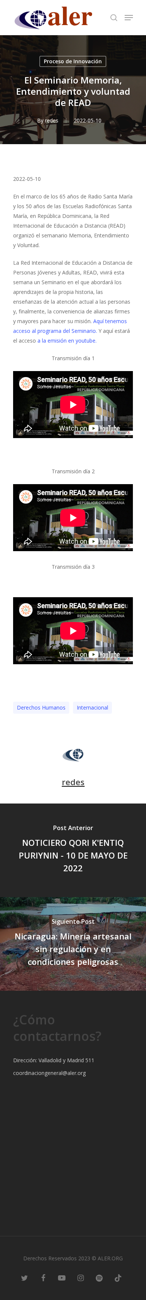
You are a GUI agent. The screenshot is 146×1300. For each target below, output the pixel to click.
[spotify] (99, 1277)
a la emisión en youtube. (67, 340)
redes (51, 120)
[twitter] (24, 1277)
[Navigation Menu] (129, 17)
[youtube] (61, 1277)
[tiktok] (118, 1277)
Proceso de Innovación (73, 61)
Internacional (92, 707)
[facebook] (43, 1277)
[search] (114, 17)
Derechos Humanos (41, 707)
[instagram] (80, 1277)
